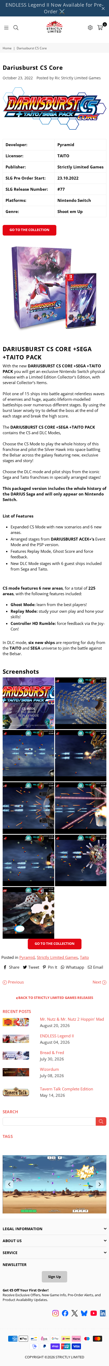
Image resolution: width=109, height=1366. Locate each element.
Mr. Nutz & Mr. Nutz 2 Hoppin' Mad (72, 1019)
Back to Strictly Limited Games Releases (55, 997)
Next (97, 982)
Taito (84, 957)
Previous (15, 982)
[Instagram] (55, 1313)
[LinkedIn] (103, 1313)
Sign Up (54, 1276)
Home (7, 48)
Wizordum (49, 1069)
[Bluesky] (84, 1313)
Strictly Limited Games (57, 957)
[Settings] (90, 27)
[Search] (16, 27)
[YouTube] (93, 1313)
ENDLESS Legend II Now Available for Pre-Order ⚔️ (54, 8)
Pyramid (27, 957)
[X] (74, 1313)
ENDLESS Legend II (57, 1036)
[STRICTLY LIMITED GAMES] (54, 27)
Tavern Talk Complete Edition (66, 1089)
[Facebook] (65, 1313)
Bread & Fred (52, 1052)
